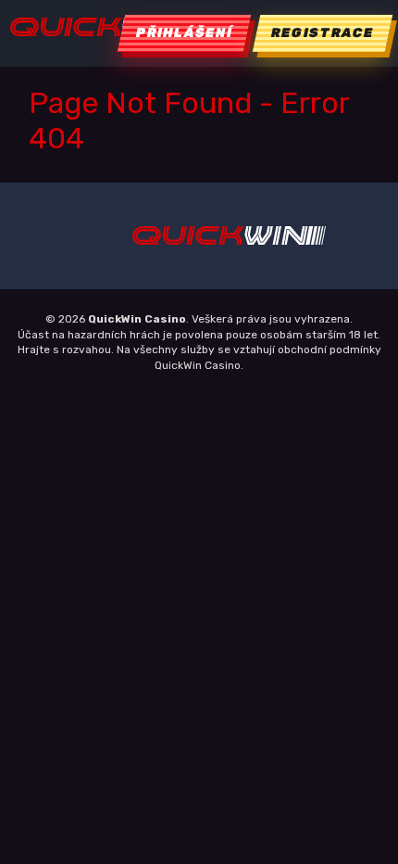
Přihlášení (184, 33)
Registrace (322, 33)
